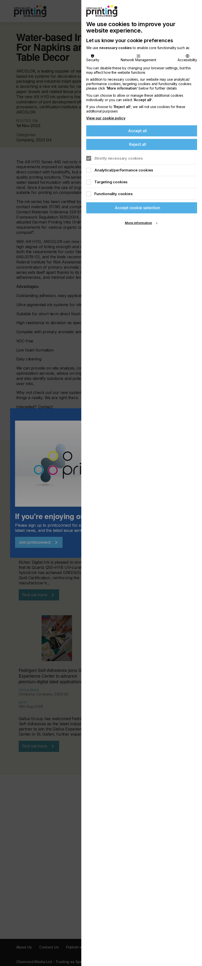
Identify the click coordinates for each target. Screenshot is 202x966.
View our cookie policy (105, 118)
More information (138, 223)
